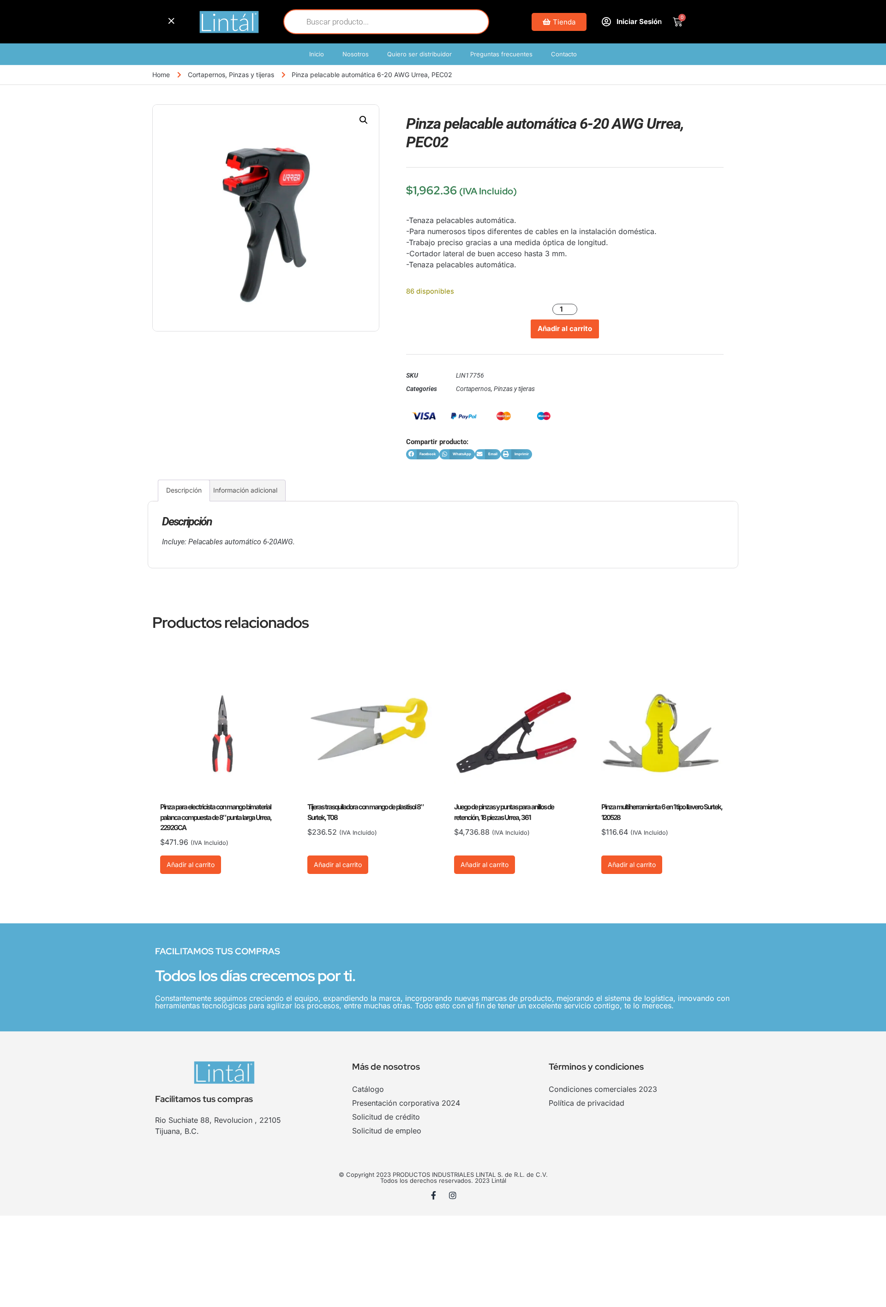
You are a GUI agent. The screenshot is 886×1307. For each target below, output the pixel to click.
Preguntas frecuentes (501, 54)
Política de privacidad (586, 1103)
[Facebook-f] (433, 1195)
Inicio (316, 54)
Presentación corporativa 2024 (406, 1103)
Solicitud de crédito (386, 1116)
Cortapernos (206, 74)
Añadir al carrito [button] (191, 864)
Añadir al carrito (565, 328)
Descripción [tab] (184, 490)
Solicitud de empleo (386, 1130)
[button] (363, 120)
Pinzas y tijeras (251, 74)
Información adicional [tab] (245, 490)
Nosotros (355, 54)
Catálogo (368, 1089)
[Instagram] (452, 1195)
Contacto (564, 54)
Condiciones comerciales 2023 (603, 1089)
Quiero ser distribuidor (419, 54)
